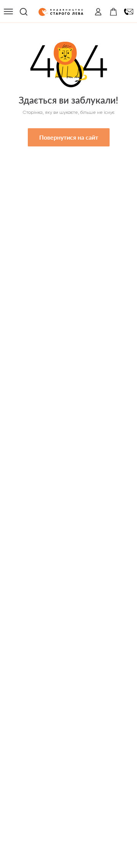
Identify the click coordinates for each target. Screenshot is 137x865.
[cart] (113, 11)
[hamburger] (8, 11)
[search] (23, 11)
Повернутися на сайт (68, 137)
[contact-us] (128, 11)
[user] (98, 11)
